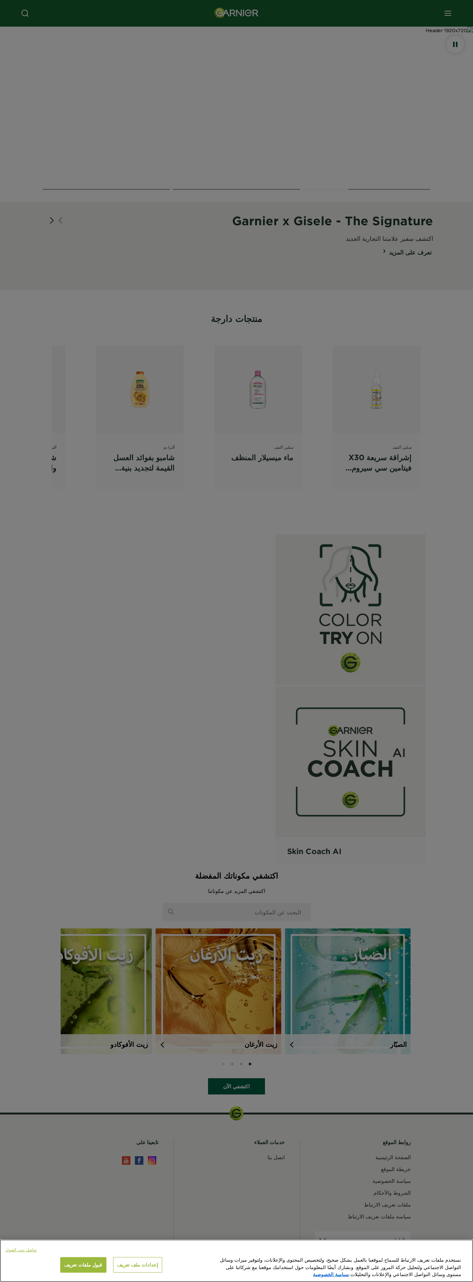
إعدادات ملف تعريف (137, 1265)
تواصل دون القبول (21, 1249)
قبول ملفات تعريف (83, 1265)
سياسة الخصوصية (331, 1274)
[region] (236, 1260)
